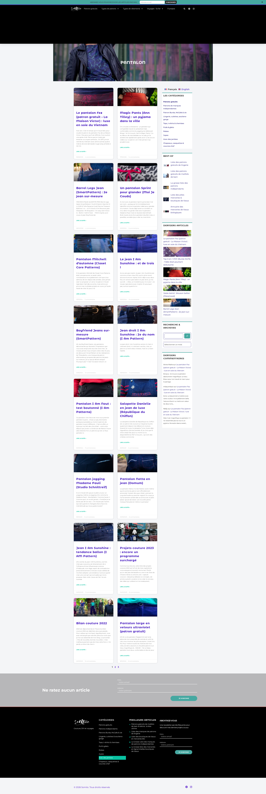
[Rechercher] (187, 335)
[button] (184, 8)
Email (119, 680)
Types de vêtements (131, 9)
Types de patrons (109, 9)
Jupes (165, 135)
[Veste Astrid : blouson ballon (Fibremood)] (177, 288)
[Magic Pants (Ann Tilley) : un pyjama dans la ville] (177, 272)
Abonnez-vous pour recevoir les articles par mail (113, 2)
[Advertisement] (133, 28)
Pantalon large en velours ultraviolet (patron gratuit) (135, 627)
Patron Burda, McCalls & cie (175, 113)
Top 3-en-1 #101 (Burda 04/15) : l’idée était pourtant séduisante (176, 262)
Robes (166, 131)
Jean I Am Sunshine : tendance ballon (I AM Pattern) (93, 552)
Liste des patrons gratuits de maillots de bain (180, 174)
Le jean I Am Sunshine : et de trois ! (137, 263)
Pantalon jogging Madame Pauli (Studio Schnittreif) (91, 483)
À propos (171, 9)
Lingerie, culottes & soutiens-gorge (111, 738)
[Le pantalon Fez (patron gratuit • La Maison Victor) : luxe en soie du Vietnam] (177, 233)
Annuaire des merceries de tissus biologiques (180, 210)
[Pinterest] (186, 787)
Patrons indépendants (108, 729)
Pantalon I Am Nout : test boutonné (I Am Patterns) (93, 408)
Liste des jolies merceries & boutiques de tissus (180, 198)
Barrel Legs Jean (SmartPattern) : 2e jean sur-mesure (91, 192)
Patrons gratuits (90, 9)
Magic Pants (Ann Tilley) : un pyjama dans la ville (135, 117)
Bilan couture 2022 (91, 623)
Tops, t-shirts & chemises (173, 123)
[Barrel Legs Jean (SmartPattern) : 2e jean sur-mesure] (177, 303)
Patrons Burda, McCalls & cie (110, 733)
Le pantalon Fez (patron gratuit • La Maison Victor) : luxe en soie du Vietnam (175, 241)
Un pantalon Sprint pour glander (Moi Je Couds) (137, 192)
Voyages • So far (154, 9)
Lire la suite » (81, 151)
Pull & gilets (103, 746)
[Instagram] (191, 787)
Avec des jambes (170, 139)
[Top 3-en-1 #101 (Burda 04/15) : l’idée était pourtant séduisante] (177, 252)
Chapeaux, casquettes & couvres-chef (109, 763)
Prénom (120, 688)
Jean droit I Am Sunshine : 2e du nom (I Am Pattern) (137, 334)
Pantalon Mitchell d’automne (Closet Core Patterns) (91, 263)
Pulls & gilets (168, 127)
